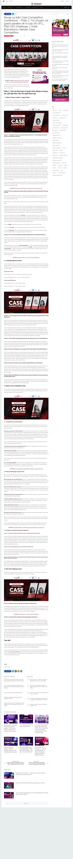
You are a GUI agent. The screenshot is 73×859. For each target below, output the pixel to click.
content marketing (57, 125)
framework (55, 152)
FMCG (61, 150)
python (66, 165)
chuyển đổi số (62, 117)
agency (55, 110)
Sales (54, 167)
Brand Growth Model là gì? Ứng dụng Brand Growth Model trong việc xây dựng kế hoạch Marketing (60, 57)
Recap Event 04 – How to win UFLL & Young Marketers (29, 257)
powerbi (60, 165)
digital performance (57, 137)
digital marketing (57, 135)
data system (63, 130)
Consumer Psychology (57, 122)
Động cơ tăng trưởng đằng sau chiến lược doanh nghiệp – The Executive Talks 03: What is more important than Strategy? (10, 728)
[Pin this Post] (16, 671)
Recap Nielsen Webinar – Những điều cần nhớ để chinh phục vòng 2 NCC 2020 (28, 527)
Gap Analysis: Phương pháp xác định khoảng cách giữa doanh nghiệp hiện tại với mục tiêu (38, 699)
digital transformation (57, 142)
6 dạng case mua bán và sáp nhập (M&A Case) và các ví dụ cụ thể (39, 693)
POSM (54, 165)
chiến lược (55, 117)
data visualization (56, 132)
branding (65, 110)
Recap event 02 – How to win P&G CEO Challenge (28, 614)
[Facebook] (65, 7)
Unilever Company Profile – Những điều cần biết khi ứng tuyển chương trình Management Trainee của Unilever (14, 704)
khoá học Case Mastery (15, 651)
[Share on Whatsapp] (18, 671)
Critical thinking (56, 127)
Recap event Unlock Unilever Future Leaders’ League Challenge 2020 (28, 188)
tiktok (54, 172)
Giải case (62, 152)
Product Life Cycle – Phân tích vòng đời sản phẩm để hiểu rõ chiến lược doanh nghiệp (38, 680)
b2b (60, 110)
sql (62, 170)
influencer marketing (63, 155)
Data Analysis (64, 127)
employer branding (57, 147)
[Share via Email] (21, 671)
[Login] (3, 1)
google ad (55, 155)
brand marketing (57, 112)
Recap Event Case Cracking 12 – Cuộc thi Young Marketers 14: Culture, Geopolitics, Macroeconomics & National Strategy (40, 751)
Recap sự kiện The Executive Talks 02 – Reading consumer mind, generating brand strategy (10, 750)
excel (64, 147)
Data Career (55, 130)
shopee (65, 167)
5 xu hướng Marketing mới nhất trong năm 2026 (26, 725)
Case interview (64, 115)
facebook (55, 150)
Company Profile (56, 120)
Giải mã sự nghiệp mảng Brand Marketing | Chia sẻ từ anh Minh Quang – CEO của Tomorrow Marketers (25, 750)
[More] (16, 14)
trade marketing (61, 172)
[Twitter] (67, 7)
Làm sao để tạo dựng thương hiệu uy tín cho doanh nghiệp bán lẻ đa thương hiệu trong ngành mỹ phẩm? (32, 793)
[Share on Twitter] (13, 14)
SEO (59, 167)
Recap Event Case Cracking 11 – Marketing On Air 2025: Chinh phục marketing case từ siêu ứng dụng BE (30, 773)
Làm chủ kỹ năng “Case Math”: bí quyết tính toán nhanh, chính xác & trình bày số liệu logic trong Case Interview (14, 686)
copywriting (65, 125)
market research (56, 162)
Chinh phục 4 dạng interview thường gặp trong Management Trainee (13, 698)
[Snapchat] (68, 7)
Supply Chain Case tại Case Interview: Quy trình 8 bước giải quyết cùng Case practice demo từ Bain (14, 680)
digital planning (56, 140)
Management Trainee (57, 160)
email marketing (56, 145)
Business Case (7, 666)
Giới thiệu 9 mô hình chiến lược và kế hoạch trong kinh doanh (38, 705)
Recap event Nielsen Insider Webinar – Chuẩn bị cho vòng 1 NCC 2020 (28, 468)
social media (56, 170)
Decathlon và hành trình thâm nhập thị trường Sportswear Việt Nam (30, 782)
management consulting (58, 157)
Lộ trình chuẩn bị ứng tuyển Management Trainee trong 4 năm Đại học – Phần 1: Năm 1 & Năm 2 (39, 686)
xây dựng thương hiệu (57, 175)
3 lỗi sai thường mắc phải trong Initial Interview (13, 692)
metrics (64, 162)
